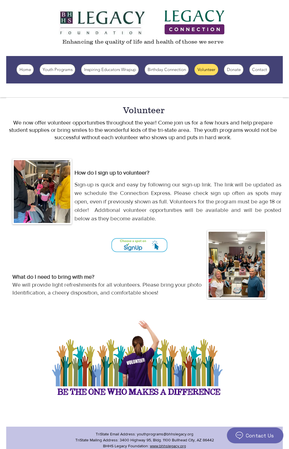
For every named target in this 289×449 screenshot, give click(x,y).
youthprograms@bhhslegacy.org (165, 434)
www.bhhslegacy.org (168, 446)
